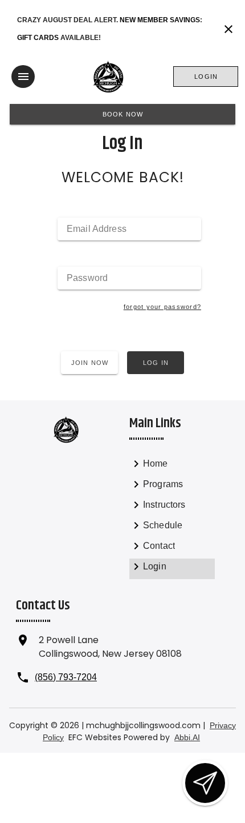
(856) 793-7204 (66, 677)
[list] (172, 517)
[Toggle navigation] (23, 76)
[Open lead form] (205, 783)
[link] (172, 466)
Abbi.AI (187, 737)
